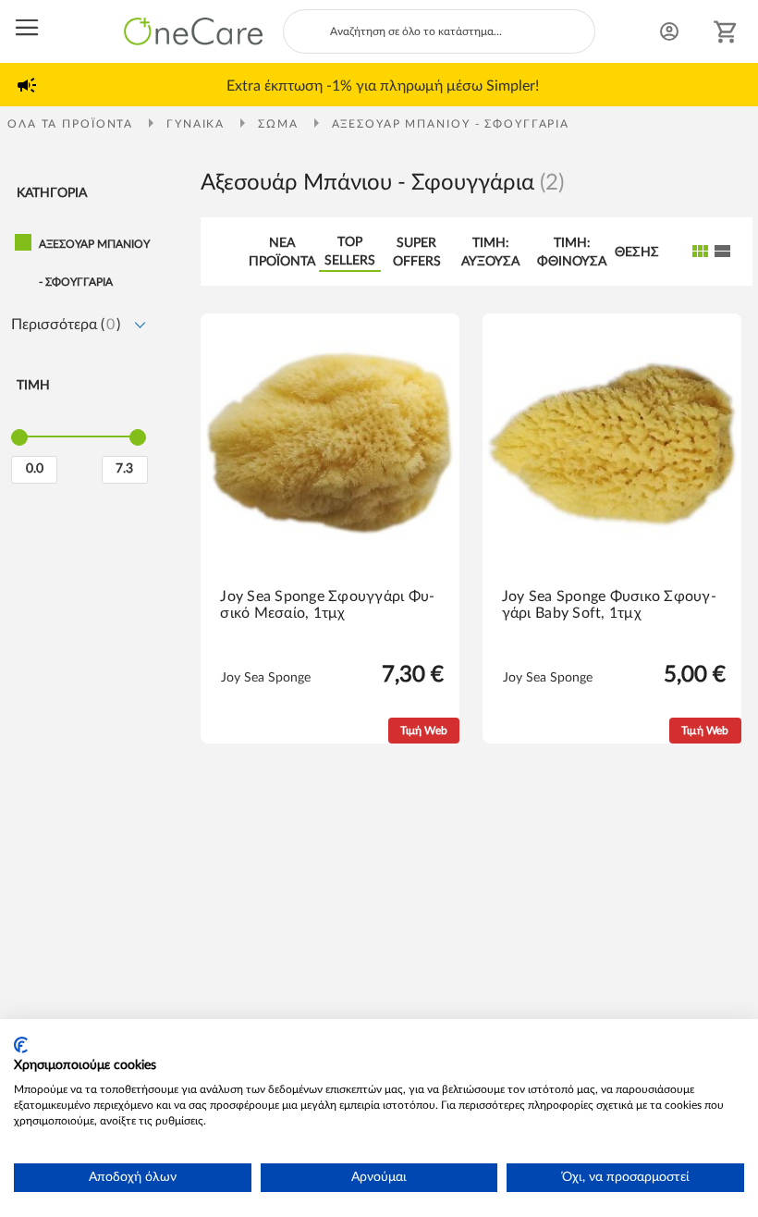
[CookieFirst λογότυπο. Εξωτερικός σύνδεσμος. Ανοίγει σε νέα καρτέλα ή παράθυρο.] (21, 1045)
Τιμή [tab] (33, 385)
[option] (382, 85)
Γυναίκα (197, 123)
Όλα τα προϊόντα (72, 123)
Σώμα (280, 123)
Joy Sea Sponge (266, 677)
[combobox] (439, 31)
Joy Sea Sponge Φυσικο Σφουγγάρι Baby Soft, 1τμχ (609, 605)
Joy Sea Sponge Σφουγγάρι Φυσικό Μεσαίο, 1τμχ (327, 605)
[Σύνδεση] (669, 31)
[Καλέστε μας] (634, 33)
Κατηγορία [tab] (52, 193)
